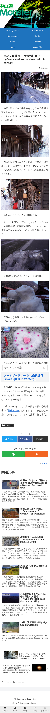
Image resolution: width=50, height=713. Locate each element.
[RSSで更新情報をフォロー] (36, 454)
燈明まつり (13, 410)
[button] (45, 368)
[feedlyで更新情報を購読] (13, 454)
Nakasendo (8, 425)
